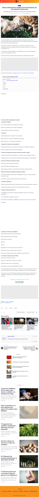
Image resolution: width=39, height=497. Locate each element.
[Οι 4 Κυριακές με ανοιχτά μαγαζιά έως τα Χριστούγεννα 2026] (29, 461)
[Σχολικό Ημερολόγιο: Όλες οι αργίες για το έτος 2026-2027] (9, 372)
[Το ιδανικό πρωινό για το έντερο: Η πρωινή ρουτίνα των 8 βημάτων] (29, 476)
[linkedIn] (36, 312)
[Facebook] (34, 341)
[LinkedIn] (36, 341)
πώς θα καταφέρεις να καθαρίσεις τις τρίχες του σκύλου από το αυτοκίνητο (20, 199)
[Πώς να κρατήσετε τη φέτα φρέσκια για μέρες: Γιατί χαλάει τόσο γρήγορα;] (29, 412)
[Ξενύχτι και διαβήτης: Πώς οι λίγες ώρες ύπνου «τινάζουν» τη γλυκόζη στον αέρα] (29, 394)
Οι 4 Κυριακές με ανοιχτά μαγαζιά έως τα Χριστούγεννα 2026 (9, 458)
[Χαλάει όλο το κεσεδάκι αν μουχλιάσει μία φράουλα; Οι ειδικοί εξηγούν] (9, 357)
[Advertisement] (19, 64)
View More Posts (34, 336)
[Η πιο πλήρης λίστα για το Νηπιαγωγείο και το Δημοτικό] (9, 376)
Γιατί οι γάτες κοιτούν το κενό (12, 80)
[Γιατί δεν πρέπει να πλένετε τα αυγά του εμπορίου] (29, 446)
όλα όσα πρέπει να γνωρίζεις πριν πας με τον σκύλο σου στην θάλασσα (19, 72)
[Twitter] (35, 341)
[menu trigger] (2, 1)
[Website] (33, 341)
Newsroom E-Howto (27, 13)
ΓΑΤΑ (17, 76)
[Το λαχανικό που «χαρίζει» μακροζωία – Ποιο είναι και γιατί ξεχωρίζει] (29, 430)
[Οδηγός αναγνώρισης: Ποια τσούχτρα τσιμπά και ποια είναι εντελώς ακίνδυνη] (9, 367)
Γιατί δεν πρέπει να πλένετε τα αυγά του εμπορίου (8, 442)
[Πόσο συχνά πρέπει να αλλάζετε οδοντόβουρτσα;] (9, 362)
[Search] (37, 1)
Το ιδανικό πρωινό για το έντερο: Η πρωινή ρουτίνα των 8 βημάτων (9, 473)
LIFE (19, 5)
